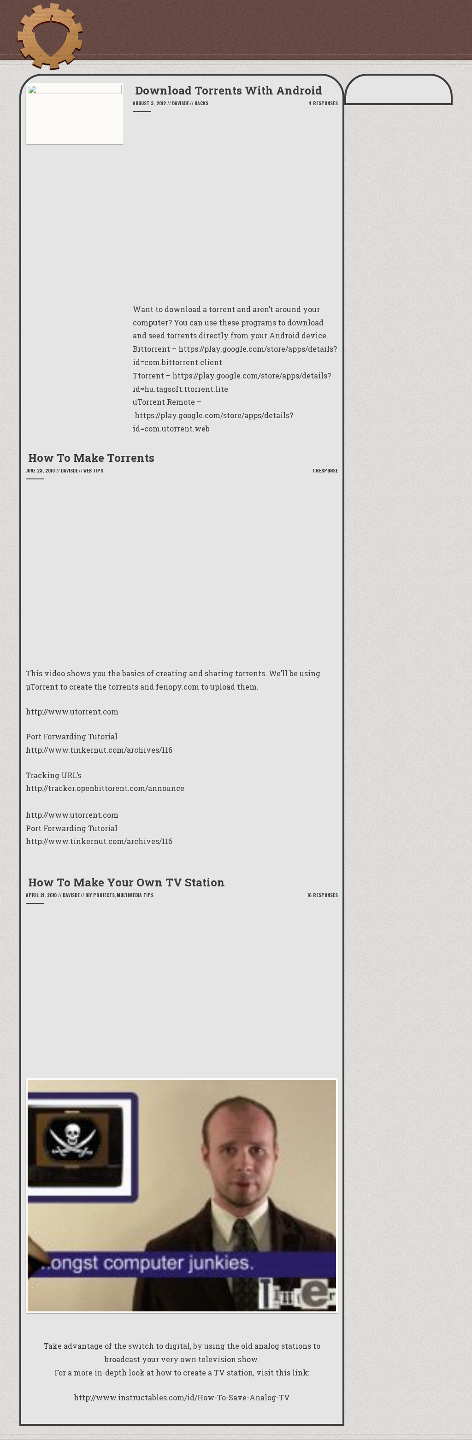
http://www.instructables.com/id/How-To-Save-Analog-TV (182, 1397)
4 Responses (323, 103)
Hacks (201, 103)
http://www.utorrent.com (72, 711)
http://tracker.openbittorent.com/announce (105, 788)
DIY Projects (100, 894)
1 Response (325, 470)
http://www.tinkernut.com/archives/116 (99, 750)
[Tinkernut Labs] (49, 36)
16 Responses (322, 894)
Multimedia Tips (135, 894)
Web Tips (93, 470)
